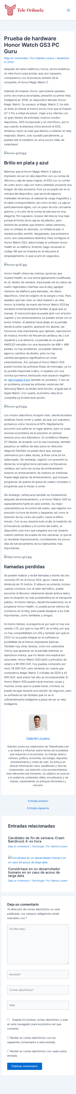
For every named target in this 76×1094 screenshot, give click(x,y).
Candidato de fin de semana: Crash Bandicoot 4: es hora (36, 839)
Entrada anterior (38, 801)
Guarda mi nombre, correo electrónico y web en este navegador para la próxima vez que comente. (37, 1024)
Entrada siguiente (38, 808)
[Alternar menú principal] (68, 10)
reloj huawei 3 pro (19, 380)
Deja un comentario (16, 58)
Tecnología (38, 846)
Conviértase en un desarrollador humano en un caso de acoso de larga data (34, 872)
